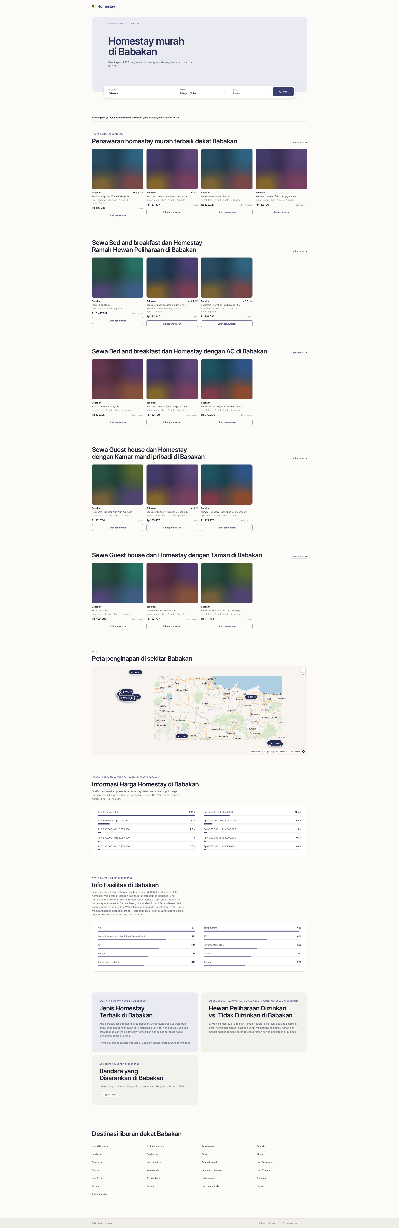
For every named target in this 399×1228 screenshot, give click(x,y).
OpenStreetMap (294, 751)
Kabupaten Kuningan (212, 1170)
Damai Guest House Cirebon (215, 196)
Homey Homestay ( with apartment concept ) (224, 512)
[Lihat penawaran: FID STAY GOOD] (117, 583)
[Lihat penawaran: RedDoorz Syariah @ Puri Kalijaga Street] (117, 169)
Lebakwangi (208, 1178)
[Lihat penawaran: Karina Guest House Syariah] (117, 379)
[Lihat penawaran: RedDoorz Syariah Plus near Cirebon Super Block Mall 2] (172, 169)
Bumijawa (97, 1162)
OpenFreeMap (257, 751)
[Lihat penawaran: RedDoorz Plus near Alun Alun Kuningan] (117, 484)
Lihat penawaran (118, 215)
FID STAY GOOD (100, 610)
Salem (205, 1154)
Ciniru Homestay (155, 1146)
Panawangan (208, 1146)
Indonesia (123, 23)
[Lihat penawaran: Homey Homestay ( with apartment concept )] (226, 484)
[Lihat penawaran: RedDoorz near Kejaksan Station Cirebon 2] (172, 278)
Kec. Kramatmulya (211, 1186)
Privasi (262, 1223)
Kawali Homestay (101, 1146)
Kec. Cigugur (263, 1170)
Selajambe (152, 1154)
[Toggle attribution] (303, 751)
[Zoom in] (303, 670)
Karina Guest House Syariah (106, 406)
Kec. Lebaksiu (154, 1162)
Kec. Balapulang (265, 1162)
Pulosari (96, 1170)
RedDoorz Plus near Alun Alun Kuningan (112, 512)
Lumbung (97, 1154)
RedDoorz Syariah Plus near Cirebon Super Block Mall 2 (175, 196)
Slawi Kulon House (101, 305)
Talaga (95, 1186)
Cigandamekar (99, 1194)
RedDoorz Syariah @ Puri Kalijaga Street (112, 196)
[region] (199, 710)
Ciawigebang (154, 1178)
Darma (260, 1186)
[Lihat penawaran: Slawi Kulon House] (117, 278)
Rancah (260, 1146)
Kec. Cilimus (98, 1178)
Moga (260, 1154)
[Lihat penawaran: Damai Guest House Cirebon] (226, 169)
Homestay (106, 6)
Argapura (262, 1178)
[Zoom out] (303, 674)
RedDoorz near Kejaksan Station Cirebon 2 (168, 305)
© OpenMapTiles (271, 751)
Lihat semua (299, 142)
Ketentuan (273, 1223)
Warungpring (153, 1170)
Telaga (150, 1186)
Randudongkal (209, 1162)
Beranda (112, 23)
